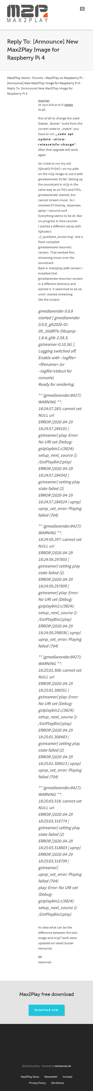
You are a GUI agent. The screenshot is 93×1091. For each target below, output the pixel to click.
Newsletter (50, 1077)
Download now (47, 1010)
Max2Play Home (18, 78)
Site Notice (57, 1083)
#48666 (68, 105)
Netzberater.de (63, 1066)
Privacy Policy (37, 1083)
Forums (37, 78)
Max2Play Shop (30, 1077)
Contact (67, 1077)
